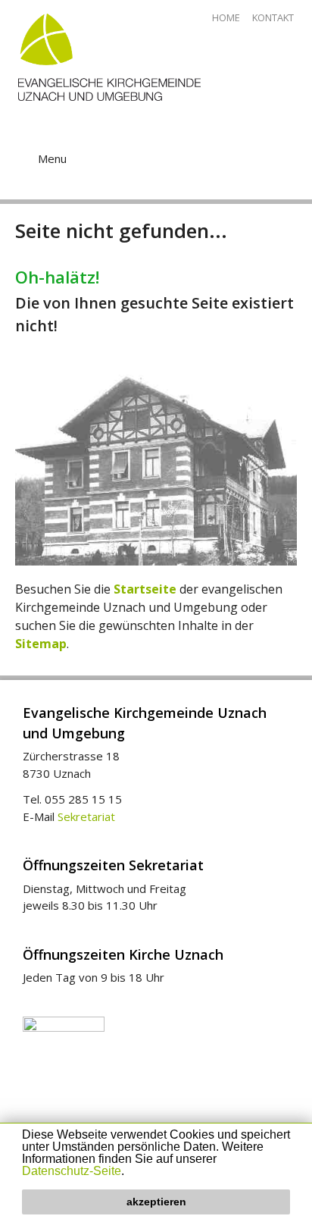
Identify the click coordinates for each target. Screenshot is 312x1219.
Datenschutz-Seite (71, 1170)
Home (226, 17)
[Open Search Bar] (274, 144)
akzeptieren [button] (156, 1201)
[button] (129, 1172)
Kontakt (273, 17)
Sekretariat (86, 816)
